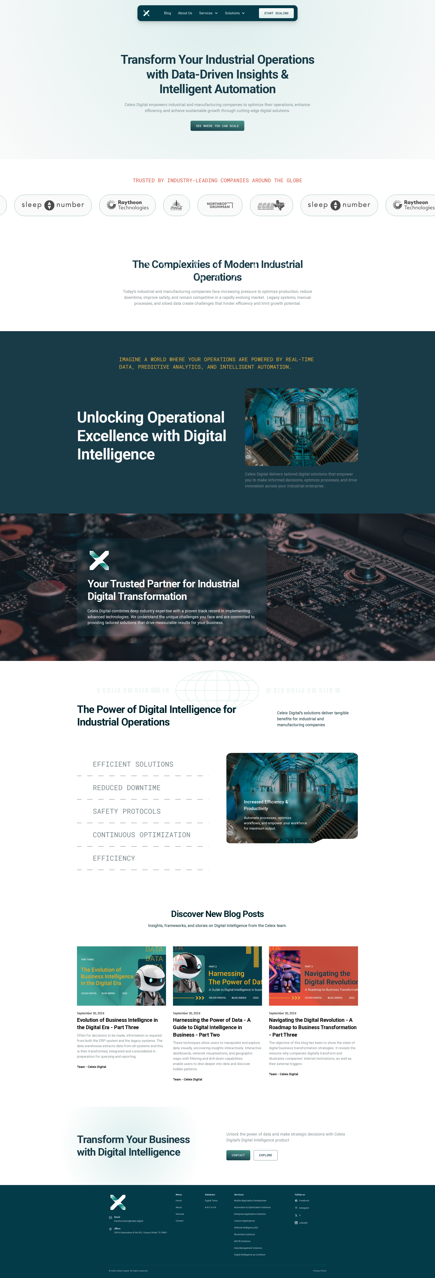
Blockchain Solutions (244, 1234)
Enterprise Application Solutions (250, 1214)
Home (179, 1200)
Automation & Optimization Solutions (252, 1207)
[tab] (143, 764)
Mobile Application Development (250, 1200)
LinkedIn (303, 1223)
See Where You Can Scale (217, 126)
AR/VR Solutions (242, 1241)
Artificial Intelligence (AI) (246, 1227)
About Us (185, 13)
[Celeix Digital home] (140, 1202)
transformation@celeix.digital (128, 1221)
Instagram (304, 1208)
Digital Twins (211, 1200)
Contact (179, 1221)
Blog (167, 13)
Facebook (304, 1200)
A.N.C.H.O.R (210, 1207)
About (179, 1207)
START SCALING (276, 13)
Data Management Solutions (248, 1248)
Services (180, 1214)
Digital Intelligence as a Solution (249, 1254)
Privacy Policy (319, 1271)
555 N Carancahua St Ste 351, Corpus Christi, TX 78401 (140, 1232)
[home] (146, 13)
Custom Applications (244, 1221)
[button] (208, 13)
